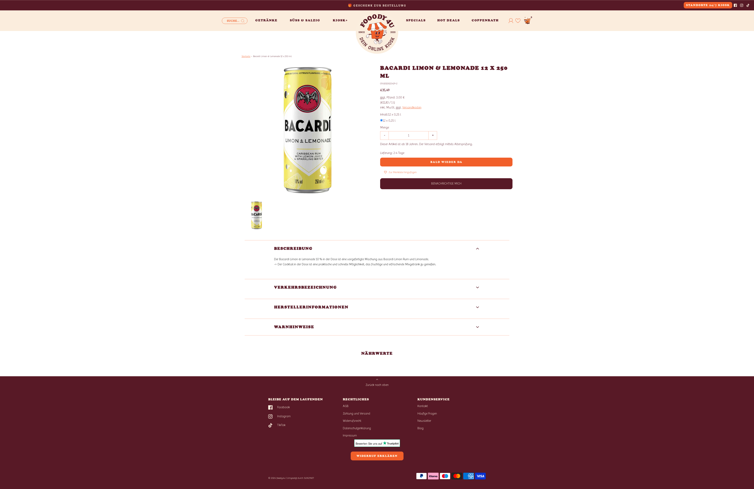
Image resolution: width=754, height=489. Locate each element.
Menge (384, 127)
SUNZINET (309, 478)
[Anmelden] (511, 20)
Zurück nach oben (377, 385)
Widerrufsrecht (352, 421)
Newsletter (424, 421)
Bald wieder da (446, 162)
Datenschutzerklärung (357, 428)
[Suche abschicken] (243, 21)
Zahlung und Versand (356, 413)
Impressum (350, 435)
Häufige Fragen (427, 413)
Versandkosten (411, 107)
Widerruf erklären (377, 456)
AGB (346, 406)
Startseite (246, 56)
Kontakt (422, 406)
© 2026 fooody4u (276, 478)
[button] (257, 215)
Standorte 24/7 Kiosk (708, 5)
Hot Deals (448, 20)
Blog (420, 428)
